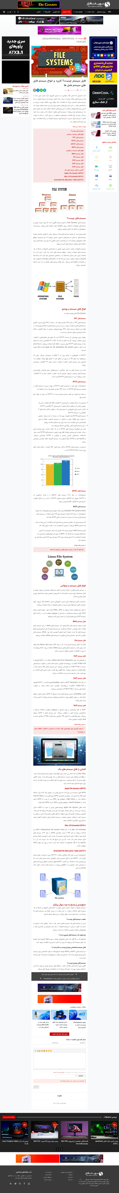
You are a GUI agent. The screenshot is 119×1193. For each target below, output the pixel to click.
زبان (46, 1051)
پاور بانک (96, 170)
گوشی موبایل (96, 151)
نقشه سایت (48, 1175)
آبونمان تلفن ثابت (81, 42)
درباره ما (70, 1177)
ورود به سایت (47, 1180)
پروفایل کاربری (47, 1177)
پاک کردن (38, 1051)
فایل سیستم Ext (78, 157)
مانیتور (110, 170)
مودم (96, 179)
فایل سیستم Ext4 (77, 167)
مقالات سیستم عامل (39, 49)
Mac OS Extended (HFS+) (73, 176)
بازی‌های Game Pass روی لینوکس (51, 39)
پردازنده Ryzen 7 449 (68, 39)
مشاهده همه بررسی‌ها (8, 1117)
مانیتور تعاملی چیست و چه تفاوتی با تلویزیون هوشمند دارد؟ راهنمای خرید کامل (20, 100)
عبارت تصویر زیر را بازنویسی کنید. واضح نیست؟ (69, 1072)
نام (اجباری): (82, 1043)
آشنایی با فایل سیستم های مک (74, 170)
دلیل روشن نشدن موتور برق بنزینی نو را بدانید (20, 91)
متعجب (44, 1051)
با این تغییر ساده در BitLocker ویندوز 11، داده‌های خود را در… (43, 1024)
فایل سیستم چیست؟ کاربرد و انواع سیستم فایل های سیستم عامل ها (59, 83)
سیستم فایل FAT (78, 137)
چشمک (51, 1051)
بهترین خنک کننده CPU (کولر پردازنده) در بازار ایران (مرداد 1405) (108, 124)
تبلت (110, 160)
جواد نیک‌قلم (82, 90)
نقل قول (35, 1051)
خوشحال (42, 1051)
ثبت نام (70, 1180)
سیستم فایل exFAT (77, 144)
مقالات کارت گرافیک (24, 105)
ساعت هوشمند (110, 189)
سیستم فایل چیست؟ (77, 131)
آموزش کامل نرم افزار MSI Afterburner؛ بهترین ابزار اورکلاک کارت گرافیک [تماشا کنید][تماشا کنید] (20, 110)
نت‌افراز (83, 1179)
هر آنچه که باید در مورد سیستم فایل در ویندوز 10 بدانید (66, 549)
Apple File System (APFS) (73, 173)
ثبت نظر (36, 1087)
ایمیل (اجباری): (55, 1043)
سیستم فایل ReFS (77, 147)
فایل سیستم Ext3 (77, 163)
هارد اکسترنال (96, 189)
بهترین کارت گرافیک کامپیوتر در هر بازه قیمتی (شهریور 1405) (109, 133)
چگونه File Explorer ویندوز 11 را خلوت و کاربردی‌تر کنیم (80, 1025)
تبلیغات (70, 1175)
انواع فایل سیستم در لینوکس (74, 150)
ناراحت (49, 1051)
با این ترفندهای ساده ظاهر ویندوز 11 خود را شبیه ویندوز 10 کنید (59, 1024)
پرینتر (110, 179)
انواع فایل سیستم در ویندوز (75, 134)
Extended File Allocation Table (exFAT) (68, 180)
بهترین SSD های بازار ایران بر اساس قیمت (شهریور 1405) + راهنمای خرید (108, 115)
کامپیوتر (110, 151)
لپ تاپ (96, 160)
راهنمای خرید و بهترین (66, 1172)
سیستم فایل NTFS (77, 141)
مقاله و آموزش (25, 88)
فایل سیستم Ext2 (77, 160)
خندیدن (40, 1051)
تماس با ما (48, 1172)
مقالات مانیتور (25, 96)
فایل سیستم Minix (77, 154)
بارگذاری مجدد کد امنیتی (58, 1072)
